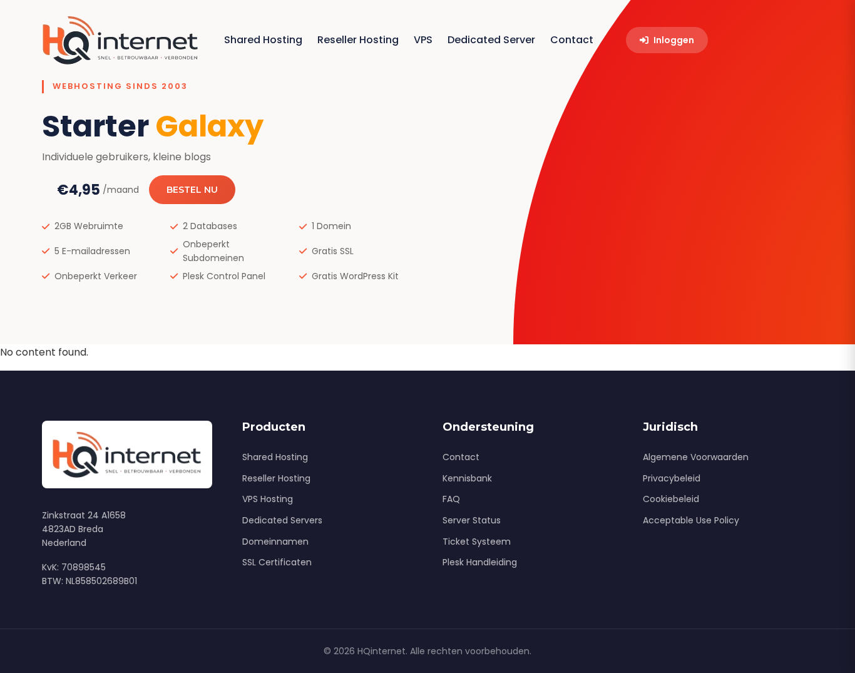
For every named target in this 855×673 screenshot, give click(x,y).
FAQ (451, 499)
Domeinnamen (275, 541)
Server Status (472, 520)
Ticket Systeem (477, 541)
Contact (571, 40)
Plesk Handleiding (480, 562)
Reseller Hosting (358, 40)
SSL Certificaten (277, 562)
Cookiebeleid (671, 499)
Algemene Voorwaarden (696, 457)
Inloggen (673, 40)
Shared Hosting (263, 40)
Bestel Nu (192, 189)
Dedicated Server (491, 40)
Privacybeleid (671, 478)
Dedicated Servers (282, 520)
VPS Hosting (267, 499)
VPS (423, 40)
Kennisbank (467, 478)
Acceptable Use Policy (691, 520)
